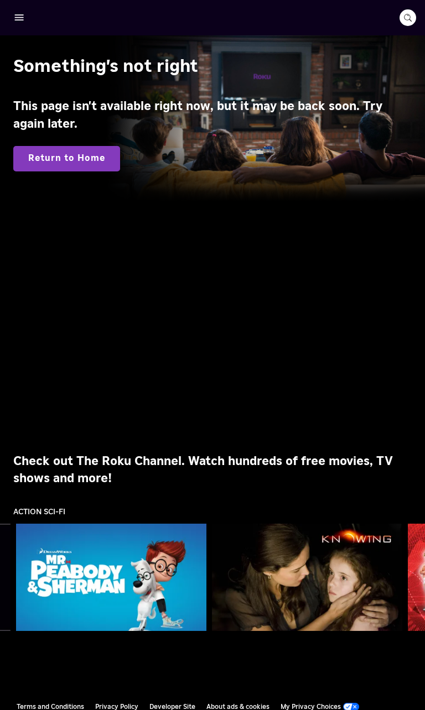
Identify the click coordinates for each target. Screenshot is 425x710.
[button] (113, 577)
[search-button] (408, 17)
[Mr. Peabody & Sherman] (111, 577)
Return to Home (66, 158)
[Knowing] (307, 577)
